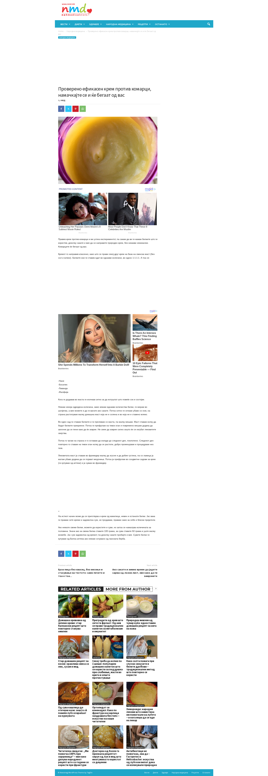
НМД (63, 100)
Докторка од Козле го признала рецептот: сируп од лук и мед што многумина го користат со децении (106, 756)
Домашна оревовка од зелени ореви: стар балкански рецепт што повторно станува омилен (72, 625)
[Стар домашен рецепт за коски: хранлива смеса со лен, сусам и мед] (73, 647)
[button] (208, 24)
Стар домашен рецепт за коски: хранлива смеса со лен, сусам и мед (73, 663)
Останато (161, 24)
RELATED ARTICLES (81, 589)
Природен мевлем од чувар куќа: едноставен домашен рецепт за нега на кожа (141, 624)
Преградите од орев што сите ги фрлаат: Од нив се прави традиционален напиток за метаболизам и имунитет (107, 625)
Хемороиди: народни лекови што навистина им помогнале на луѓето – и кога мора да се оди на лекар (141, 714)
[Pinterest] (75, 109)
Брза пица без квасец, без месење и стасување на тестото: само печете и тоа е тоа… (81, 572)
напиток (96, 657)
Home (61, 31)
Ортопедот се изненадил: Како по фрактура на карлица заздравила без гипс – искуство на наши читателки (105, 714)
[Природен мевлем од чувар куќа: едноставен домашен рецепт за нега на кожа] (141, 606)
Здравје (94, 24)
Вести (63, 24)
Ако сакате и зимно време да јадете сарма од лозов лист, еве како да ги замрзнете (134, 572)
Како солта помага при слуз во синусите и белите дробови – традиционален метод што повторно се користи (140, 668)
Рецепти (143, 24)
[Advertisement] (107, 62)
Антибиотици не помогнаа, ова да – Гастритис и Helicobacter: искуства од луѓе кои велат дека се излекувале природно (141, 758)
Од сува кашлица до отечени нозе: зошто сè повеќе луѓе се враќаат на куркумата (72, 711)
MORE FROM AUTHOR (128, 589)
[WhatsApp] (83, 109)
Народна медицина (118, 24)
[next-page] (155, 588)
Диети (78, 24)
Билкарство (64, 617)
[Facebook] (61, 109)
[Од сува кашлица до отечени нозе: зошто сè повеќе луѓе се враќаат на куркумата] (73, 693)
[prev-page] (152, 588)
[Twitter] (68, 109)
